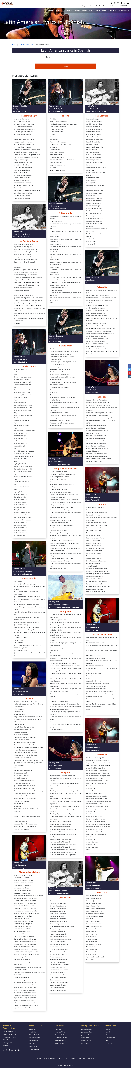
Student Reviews (34, 1038)
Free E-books (85, 1043)
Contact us (113, 6)
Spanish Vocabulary (87, 1032)
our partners (91, 1058)
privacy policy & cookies (56, 1058)
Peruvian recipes (86, 1040)
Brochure (90, 6)
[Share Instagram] (129, 376)
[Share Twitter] (129, 369)
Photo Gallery (33, 1046)
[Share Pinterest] (129, 373)
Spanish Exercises (86, 1029)
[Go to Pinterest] (114, 2)
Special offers (110, 1038)
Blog (83, 6)
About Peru (58, 1029)
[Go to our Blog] (118, 2)
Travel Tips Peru (60, 1043)
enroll (108, 1032)
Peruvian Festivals (61, 1035)
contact (108, 1029)
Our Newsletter (34, 1049)
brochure (109, 1043)
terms (45, 1058)
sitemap (39, 1058)
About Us (32, 1029)
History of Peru (60, 1032)
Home (77, 6)
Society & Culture (60, 1040)
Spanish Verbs (85, 1035)
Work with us (33, 1040)
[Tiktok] (109, 2)
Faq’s (107, 1040)
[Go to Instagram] (111, 2)
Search (65, 66)
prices (67, 1058)
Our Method (33, 1032)
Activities (32, 1043)
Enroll (98, 6)
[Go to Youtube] (128, 2)
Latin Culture (85, 1038)
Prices (105, 6)
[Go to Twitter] (124, 2)
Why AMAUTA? (34, 1035)
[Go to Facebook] (121, 2)
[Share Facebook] (129, 366)
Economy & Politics (61, 1038)
